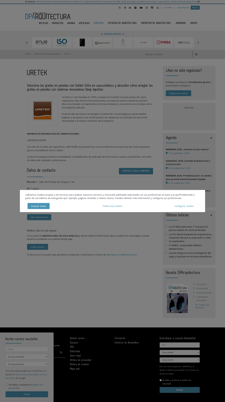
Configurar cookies (184, 205)
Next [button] (198, 42)
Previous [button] (26, 42)
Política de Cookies (112, 205)
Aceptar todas (38, 205)
